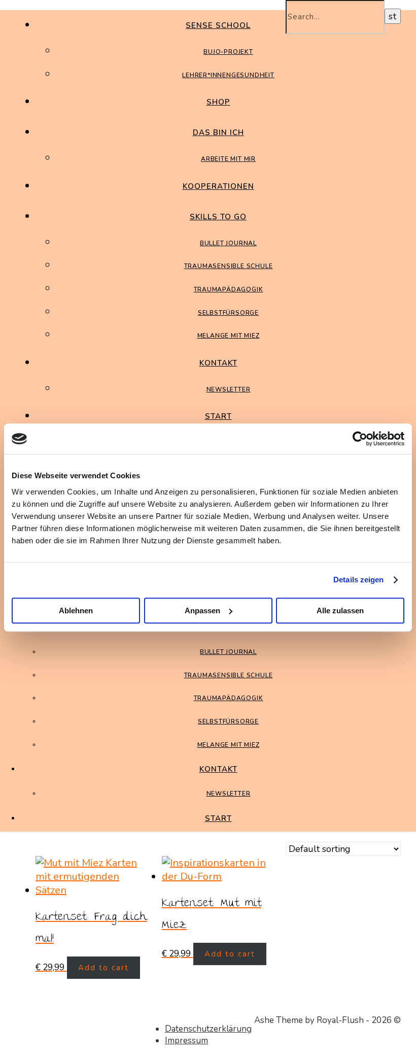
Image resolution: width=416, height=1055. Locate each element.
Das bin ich (218, 132)
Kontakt (218, 363)
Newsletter (228, 389)
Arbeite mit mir (228, 159)
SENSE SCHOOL (218, 25)
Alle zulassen (340, 610)
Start (218, 416)
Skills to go (218, 217)
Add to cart (103, 968)
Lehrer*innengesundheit (228, 75)
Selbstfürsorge (228, 313)
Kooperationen (218, 186)
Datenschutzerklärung (208, 1029)
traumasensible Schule (228, 266)
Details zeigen (358, 579)
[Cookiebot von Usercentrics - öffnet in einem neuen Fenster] (360, 438)
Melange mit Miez (228, 336)
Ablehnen (76, 610)
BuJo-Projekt (228, 52)
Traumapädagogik (228, 289)
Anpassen (202, 610)
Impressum (186, 1040)
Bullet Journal (228, 243)
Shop (218, 102)
